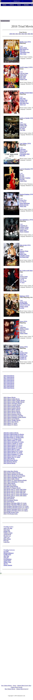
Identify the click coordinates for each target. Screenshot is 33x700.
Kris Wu (6, 540)
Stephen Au (23, 359)
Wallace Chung (24, 329)
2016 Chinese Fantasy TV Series (13, 445)
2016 (29, 34)
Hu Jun (22, 175)
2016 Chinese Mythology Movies (13, 477)
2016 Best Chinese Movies (11, 433)
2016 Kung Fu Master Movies (12, 488)
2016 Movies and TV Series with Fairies (15, 489)
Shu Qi (6, 563)
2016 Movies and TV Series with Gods (14, 492)
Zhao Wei (22, 330)
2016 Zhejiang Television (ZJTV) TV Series (16, 506)
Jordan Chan (23, 100)
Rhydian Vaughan (25, 178)
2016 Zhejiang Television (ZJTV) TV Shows (16, 507)
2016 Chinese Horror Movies (12, 411)
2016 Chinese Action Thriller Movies (14, 402)
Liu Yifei (6, 551)
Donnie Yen (7, 531)
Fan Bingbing (24, 303)
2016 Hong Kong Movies (11, 460)
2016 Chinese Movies (10, 397)
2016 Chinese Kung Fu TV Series (13, 451)
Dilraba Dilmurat (9, 553)
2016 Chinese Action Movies (12, 399)
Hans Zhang (7, 539)
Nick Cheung (23, 151)
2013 (19, 34)
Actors (14, 685)
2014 (22, 34)
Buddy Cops (23, 42)
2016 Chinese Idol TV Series (12, 449)
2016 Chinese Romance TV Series (13, 454)
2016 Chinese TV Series (10, 423)
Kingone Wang (24, 251)
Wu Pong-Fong (24, 257)
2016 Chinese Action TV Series (12, 440)
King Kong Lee (24, 49)
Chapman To (23, 225)
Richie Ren (23, 354)
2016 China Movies (9, 458)
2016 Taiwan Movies (9, 463)
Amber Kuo (23, 75)
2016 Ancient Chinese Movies (12, 472)
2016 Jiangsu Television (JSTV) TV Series (16, 509)
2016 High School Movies (11, 486)
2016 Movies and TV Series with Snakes (15, 495)
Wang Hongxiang (25, 203)
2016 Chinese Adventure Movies (13, 403)
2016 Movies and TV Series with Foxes (15, 491)
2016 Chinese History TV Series (13, 446)
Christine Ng (23, 101)
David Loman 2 (24, 67)
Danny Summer (24, 231)
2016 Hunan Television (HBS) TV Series (15, 503)
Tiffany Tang (7, 562)
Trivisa (22, 347)
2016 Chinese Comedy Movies (12, 405)
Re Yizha (22, 128)
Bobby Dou (23, 254)
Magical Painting (24, 194)
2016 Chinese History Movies (12, 409)
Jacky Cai (22, 104)
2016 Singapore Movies (10, 461)
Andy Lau (6, 537)
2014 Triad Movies (9, 382)
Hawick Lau (7, 536)
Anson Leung (24, 276)
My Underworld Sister (26, 270)
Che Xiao (22, 130)
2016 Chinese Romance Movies (12, 414)
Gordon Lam (23, 356)
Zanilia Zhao (7, 554)
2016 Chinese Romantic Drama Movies (15, 417)
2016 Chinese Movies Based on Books (14, 475)
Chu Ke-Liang (24, 73)
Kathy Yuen (23, 230)
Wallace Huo (23, 125)
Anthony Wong (24, 227)
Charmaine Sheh (24, 154)
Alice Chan (23, 54)
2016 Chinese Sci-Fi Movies (11, 418)
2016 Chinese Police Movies (11, 479)
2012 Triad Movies (9, 385)
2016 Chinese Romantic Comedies (13, 415)
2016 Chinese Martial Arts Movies (13, 474)
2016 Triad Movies (9, 378)
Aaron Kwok (7, 534)
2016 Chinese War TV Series (12, 457)
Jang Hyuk (23, 127)
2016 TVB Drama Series (11, 513)
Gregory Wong (24, 228)
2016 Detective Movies (10, 485)
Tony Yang (23, 76)
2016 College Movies (9, 483)
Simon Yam (23, 124)
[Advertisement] (16, 644)
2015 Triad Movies (9, 380)
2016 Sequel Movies (9, 497)
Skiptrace (22, 296)
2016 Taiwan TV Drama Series (12, 439)
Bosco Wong (23, 47)
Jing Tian (6, 556)
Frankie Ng (23, 357)
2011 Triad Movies (9, 386)
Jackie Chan (23, 302)
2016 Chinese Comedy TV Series (13, 443)
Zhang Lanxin (24, 306)
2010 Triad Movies (9, 388)
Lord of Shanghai (25, 169)
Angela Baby (7, 560)
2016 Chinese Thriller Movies (12, 420)
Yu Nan (22, 176)
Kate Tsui (22, 51)
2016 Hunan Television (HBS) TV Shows (15, 504)
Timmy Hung (23, 333)
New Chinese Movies (6, 685)
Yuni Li (22, 252)
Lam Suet (22, 332)
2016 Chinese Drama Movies (12, 406)
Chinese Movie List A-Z (22, 689)
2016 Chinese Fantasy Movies (12, 408)
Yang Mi (6, 557)
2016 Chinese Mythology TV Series (14, 482)
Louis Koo (23, 149)
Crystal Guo (23, 278)
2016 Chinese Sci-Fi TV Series (12, 455)
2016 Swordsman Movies (11, 500)
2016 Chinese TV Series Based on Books (15, 480)
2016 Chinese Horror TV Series (13, 448)
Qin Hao (22, 179)
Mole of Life (23, 245)
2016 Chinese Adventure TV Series (14, 442)
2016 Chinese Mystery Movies (12, 412)
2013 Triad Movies (9, 383)
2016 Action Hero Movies (11, 471)
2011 (13, 34)
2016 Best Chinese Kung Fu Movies (14, 434)
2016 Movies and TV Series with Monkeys (16, 494)
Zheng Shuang (8, 565)
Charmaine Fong (25, 52)
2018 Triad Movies (9, 375)
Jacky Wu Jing (8, 528)
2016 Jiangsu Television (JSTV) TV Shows (16, 510)
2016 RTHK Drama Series (11, 512)
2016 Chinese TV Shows (11, 424)
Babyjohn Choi (24, 103)
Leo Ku (22, 308)
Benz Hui (22, 155)
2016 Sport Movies (9, 498)
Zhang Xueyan (24, 205)
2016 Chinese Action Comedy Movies (14, 400)
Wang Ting (23, 206)
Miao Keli (22, 78)
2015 (26, 34)
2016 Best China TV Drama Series (13, 436)
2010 (10, 34)
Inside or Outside (25, 118)
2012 (16, 34)
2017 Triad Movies (9, 377)
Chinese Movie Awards (16, 687)
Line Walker (23, 143)
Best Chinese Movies (10, 689)
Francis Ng (23, 152)
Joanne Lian (23, 79)
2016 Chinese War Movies (11, 421)
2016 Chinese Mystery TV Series (13, 452)
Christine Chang (24, 255)
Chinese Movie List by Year (24, 685)
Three (21, 321)
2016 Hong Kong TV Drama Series (14, 437)
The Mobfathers (24, 219)
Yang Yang (7, 530)
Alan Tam (22, 98)
